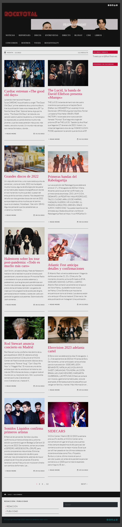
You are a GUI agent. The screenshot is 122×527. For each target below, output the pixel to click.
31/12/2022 (40, 133)
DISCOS (37, 35)
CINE (88, 35)
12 (47, 484)
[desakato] (68, 161)
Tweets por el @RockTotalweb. (105, 56)
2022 (10, 494)
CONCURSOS (12, 43)
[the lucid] (68, 73)
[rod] (24, 328)
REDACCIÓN (12, 506)
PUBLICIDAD (12, 511)
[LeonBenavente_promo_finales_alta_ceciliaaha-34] (68, 329)
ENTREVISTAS (51, 35)
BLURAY (78, 35)
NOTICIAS (10, 35)
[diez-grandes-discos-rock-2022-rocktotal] (24, 159)
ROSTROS (25, 43)
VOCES (37, 43)
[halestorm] (24, 240)
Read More (11, 133)
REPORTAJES (24, 35)
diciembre (18, 494)
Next (84, 484)
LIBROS (98, 35)
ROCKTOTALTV (52, 43)
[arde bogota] (24, 411)
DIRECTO (66, 35)
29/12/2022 (83, 304)
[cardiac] (24, 73)
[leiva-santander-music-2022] (68, 247)
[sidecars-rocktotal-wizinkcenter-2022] (68, 414)
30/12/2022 (40, 215)
